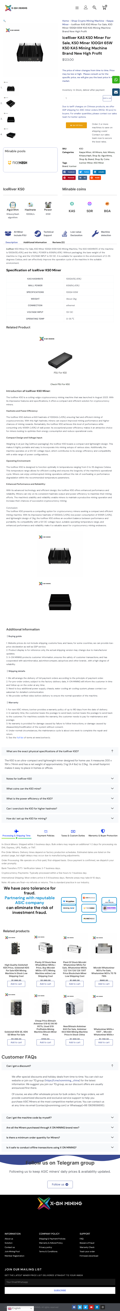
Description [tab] (12, 242)
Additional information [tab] (35, 242)
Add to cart (107, 98)
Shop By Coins (102, 159)
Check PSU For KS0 (60, 384)
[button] (77, 8)
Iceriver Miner (86, 162)
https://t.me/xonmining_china (62, 1080)
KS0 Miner (99, 162)
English (16, 1308)
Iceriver (73, 166)
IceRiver (10, 248)
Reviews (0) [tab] (58, 242)
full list (20, 737)
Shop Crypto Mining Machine (87, 20)
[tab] (16, 832)
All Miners (97, 152)
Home (65, 20)
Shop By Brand (86, 159)
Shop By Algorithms (102, 155)
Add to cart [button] (16, 984)
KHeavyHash (85, 155)
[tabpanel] (60, 864)
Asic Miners (109, 152)
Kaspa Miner (85, 152)
